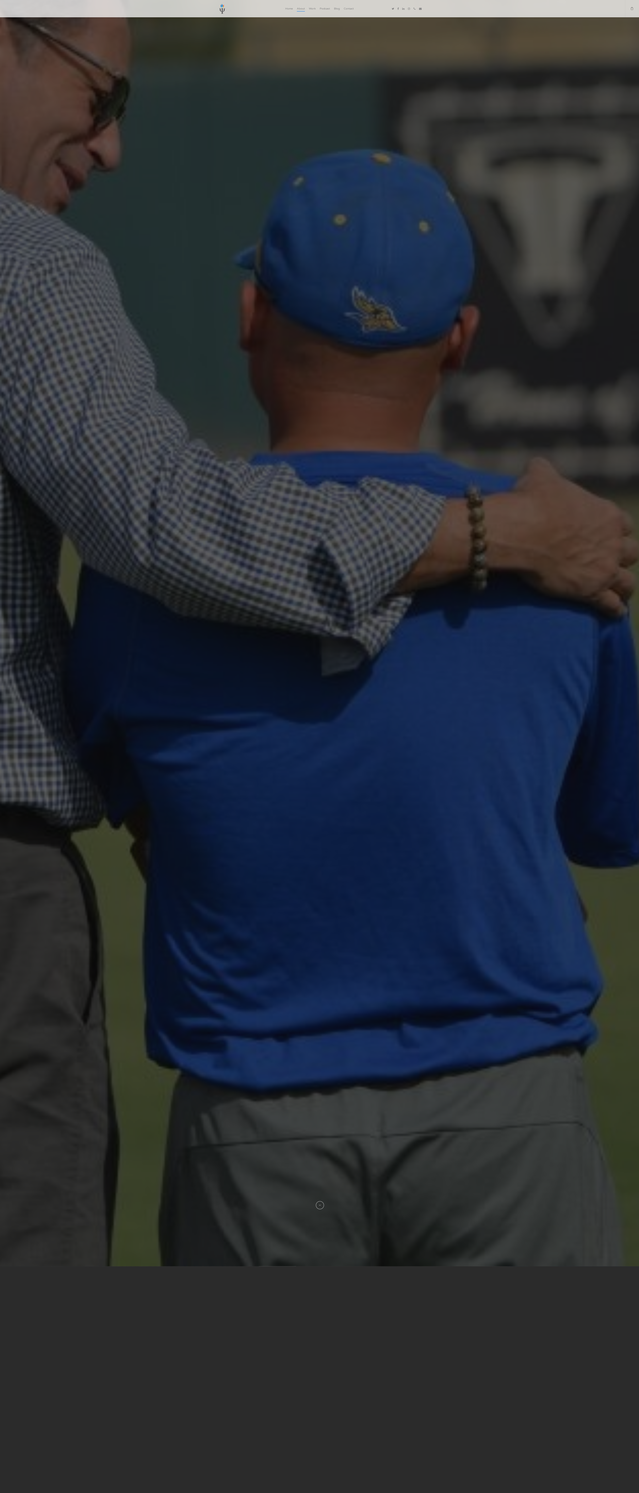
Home (289, 8)
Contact (349, 8)
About (301, 8)
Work (312, 8)
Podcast (325, 8)
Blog (337, 8)
